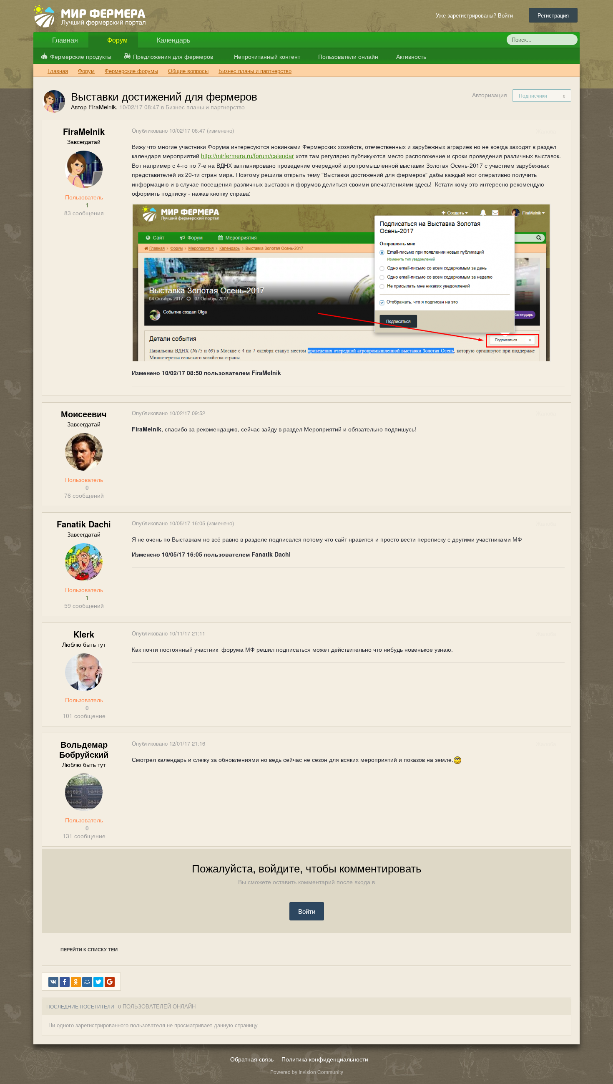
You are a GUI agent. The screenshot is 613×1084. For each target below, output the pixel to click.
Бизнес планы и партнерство (205, 107)
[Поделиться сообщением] (564, 131)
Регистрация (553, 15)
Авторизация (489, 95)
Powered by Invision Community (306, 1071)
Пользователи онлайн (347, 56)
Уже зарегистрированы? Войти (476, 15)
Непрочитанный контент (267, 56)
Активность (410, 56)
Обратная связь (252, 1059)
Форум (117, 40)
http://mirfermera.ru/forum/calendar (247, 155)
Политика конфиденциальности (324, 1059)
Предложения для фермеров (173, 56)
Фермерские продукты (80, 56)
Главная (64, 40)
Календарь (172, 40)
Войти (306, 911)
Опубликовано (169, 130)
